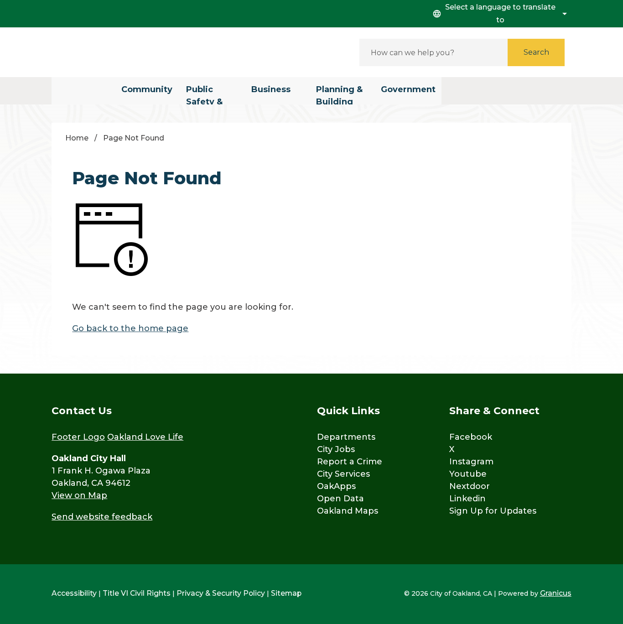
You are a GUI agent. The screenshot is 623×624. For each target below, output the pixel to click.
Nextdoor (469, 486)
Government (408, 89)
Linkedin (467, 499)
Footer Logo (78, 437)
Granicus (555, 593)
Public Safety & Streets (204, 94)
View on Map (79, 495)
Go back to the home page (130, 328)
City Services (343, 474)
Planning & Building (339, 94)
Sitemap (286, 593)
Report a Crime (349, 462)
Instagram (471, 462)
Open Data (340, 499)
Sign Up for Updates (492, 511)
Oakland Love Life (145, 437)
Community (146, 89)
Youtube (468, 474)
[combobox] (498, 13)
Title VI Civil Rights (137, 593)
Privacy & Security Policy (221, 593)
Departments (346, 437)
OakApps (336, 486)
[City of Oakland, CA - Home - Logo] (133, 52)
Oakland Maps (347, 511)
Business (271, 89)
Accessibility (74, 593)
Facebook (470, 437)
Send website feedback (102, 517)
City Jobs (336, 449)
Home (76, 138)
